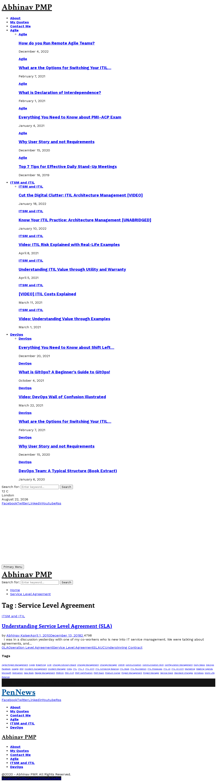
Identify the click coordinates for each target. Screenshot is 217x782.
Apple (32, 665)
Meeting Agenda (204, 669)
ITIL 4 (81, 669)
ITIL (75, 669)
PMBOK (60, 673)
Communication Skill (153, 665)
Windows (199, 673)
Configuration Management (179, 665)
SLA (96, 647)
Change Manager (108, 665)
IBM (21, 669)
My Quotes (19, 22)
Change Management (88, 665)
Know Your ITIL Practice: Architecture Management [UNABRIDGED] (85, 220)
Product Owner (112, 673)
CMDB (121, 665)
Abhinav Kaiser (18, 635)
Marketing (190, 669)
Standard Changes (183, 673)
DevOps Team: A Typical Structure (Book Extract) (68, 471)
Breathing (41, 665)
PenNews (18, 692)
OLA (5, 647)
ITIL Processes (154, 669)
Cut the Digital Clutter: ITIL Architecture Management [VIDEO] (81, 195)
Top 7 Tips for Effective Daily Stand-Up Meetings (68, 166)
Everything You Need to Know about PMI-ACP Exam (70, 117)
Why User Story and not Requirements (57, 142)
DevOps (16, 334)
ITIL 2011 (89, 669)
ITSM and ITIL (22, 182)
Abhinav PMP (27, 7)
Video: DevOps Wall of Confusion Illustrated (62, 397)
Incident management (36, 669)
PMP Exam (99, 673)
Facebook (6, 669)
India (69, 669)
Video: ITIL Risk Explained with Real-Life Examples (69, 244)
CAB (49, 665)
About (15, 18)
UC (102, 647)
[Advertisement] (108, 535)
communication (133, 665)
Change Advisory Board (64, 665)
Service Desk (166, 673)
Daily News (199, 665)
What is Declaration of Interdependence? (60, 92)
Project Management (131, 673)
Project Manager (151, 673)
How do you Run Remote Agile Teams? (57, 43)
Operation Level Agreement (30, 647)
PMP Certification (84, 673)
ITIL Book (124, 669)
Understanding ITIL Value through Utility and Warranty (72, 269)
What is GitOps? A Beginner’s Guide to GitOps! (64, 372)
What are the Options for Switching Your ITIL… (65, 68)
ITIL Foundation (138, 669)
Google (15, 669)
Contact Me (20, 26)
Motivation (17, 673)
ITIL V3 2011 (177, 669)
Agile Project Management (15, 665)
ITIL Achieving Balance (107, 669)
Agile (14, 30)
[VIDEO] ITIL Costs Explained (47, 294)
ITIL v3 (166, 669)
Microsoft (6, 673)
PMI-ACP (69, 673)
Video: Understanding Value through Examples (64, 319)
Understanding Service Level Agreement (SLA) (57, 625)
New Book (29, 673)
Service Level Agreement (73, 647)
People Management (45, 673)
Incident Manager (57, 669)
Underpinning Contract (123, 647)
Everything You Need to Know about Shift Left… (66, 347)
